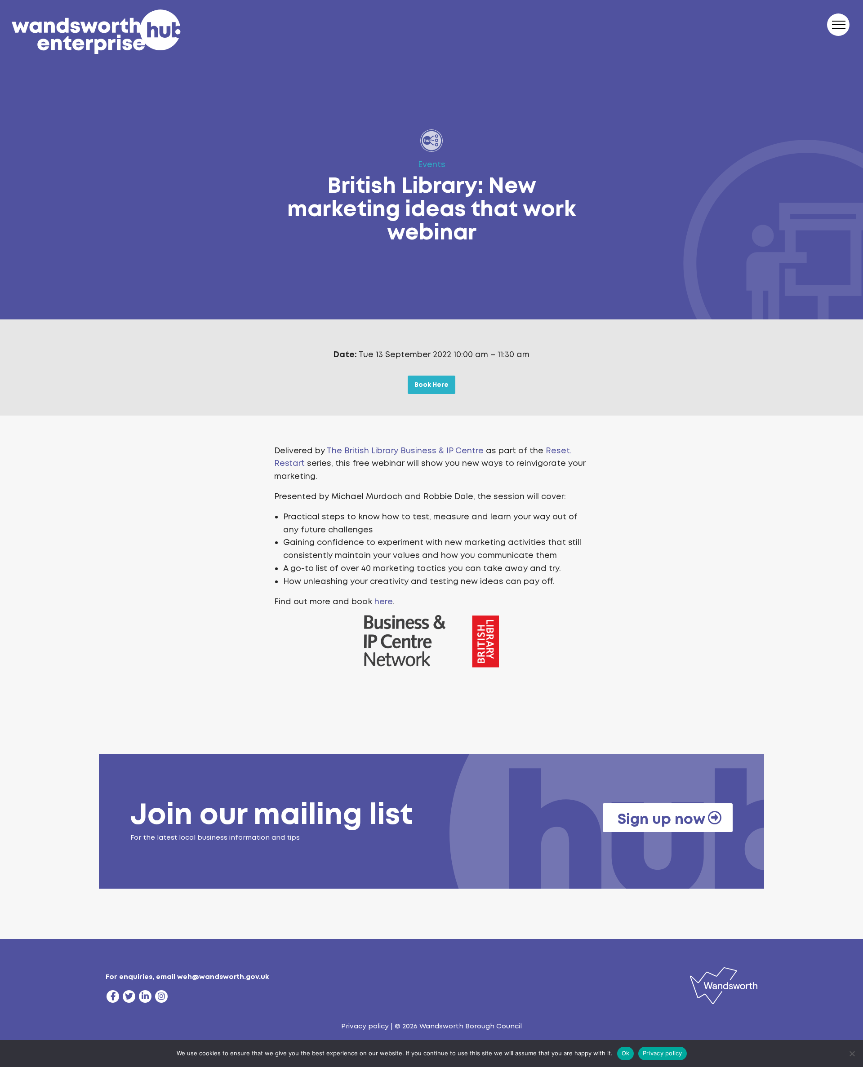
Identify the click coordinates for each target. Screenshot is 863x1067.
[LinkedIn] (145, 996)
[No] (851, 1053)
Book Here (431, 385)
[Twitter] (129, 996)
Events (431, 164)
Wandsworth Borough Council (470, 1026)
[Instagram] (161, 996)
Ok (626, 1053)
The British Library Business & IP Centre (405, 451)
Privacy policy (365, 1026)
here (383, 602)
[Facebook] (113, 996)
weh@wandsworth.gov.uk (223, 976)
